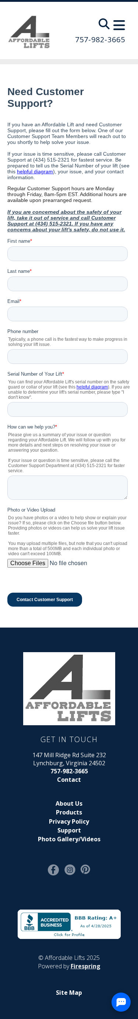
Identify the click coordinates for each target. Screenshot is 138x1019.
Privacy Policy (69, 821)
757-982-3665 (100, 39)
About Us (69, 803)
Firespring (85, 966)
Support (69, 830)
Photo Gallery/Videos (69, 839)
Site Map (69, 993)
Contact (69, 780)
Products (69, 812)
